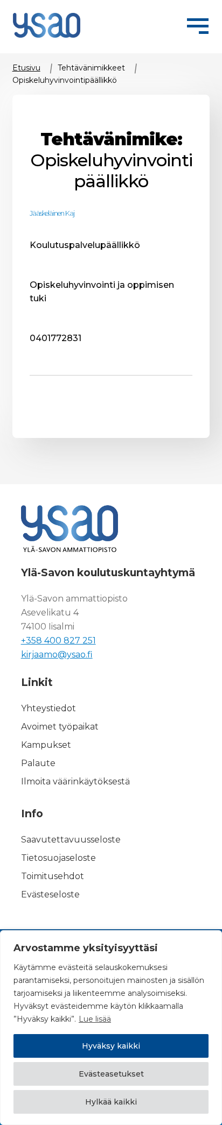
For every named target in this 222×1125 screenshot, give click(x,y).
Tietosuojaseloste (58, 858)
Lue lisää (95, 1019)
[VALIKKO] (198, 24)
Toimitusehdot (52, 876)
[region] (111, 1027)
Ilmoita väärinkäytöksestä (75, 781)
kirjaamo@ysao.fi (57, 654)
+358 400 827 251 (58, 640)
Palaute (38, 763)
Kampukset (46, 745)
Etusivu (26, 68)
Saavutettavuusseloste (71, 839)
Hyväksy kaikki (111, 1046)
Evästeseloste (50, 894)
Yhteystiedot (48, 708)
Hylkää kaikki (111, 1102)
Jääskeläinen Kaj (52, 213)
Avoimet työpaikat (60, 726)
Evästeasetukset (111, 1074)
